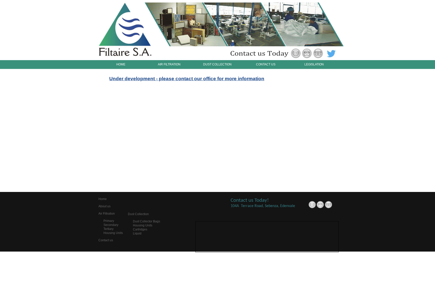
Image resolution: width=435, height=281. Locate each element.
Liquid (137, 233)
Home (102, 199)
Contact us (105, 240)
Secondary (110, 225)
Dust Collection (138, 214)
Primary (108, 221)
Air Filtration (106, 213)
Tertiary (108, 229)
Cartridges (140, 229)
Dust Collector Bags (146, 221)
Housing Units (113, 233)
